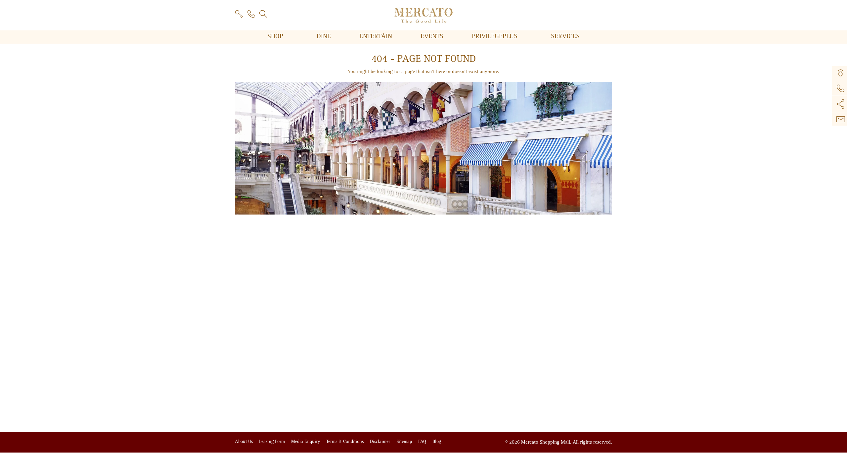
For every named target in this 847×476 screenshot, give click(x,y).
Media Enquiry (306, 441)
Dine (325, 36)
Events (433, 36)
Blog (436, 441)
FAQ (422, 441)
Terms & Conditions (345, 441)
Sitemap (404, 441)
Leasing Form (272, 441)
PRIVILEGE (494, 36)
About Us (244, 441)
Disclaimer (380, 441)
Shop (276, 36)
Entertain (376, 36)
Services (565, 36)
